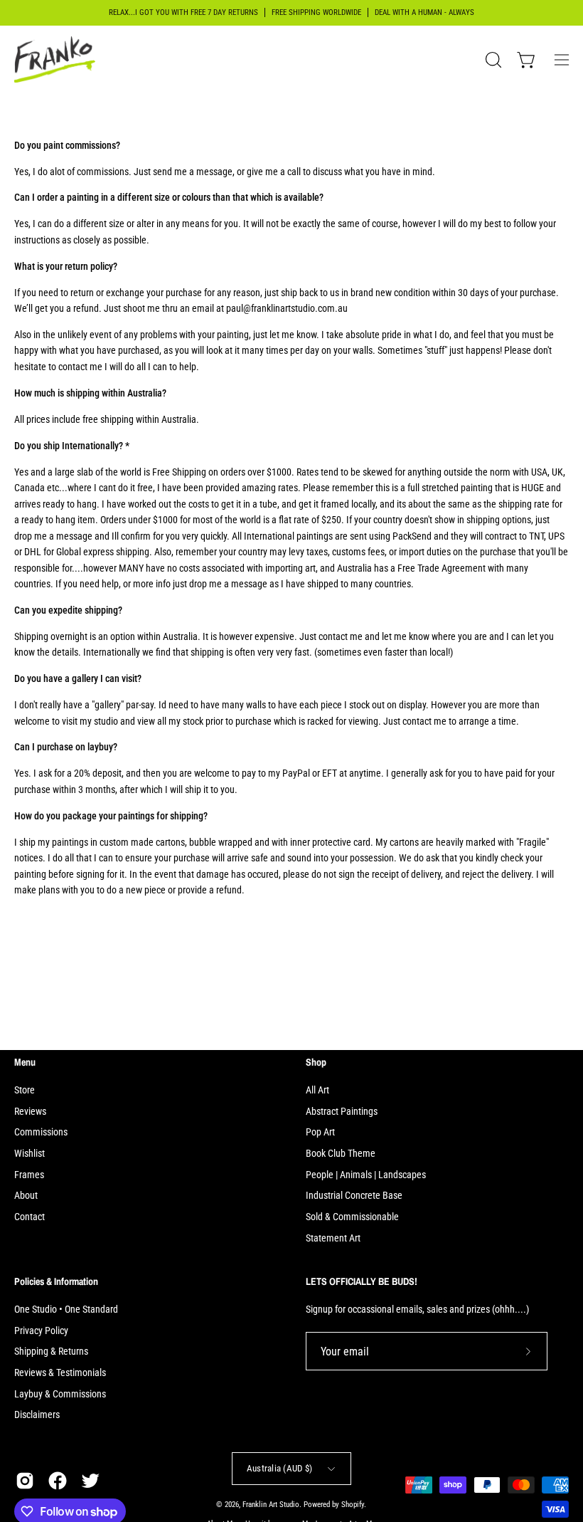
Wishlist (29, 1154)
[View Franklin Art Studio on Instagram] (25, 1480)
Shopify (352, 1504)
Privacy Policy (41, 1330)
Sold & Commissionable (352, 1217)
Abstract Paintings (342, 1112)
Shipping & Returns (51, 1351)
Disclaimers (37, 1415)
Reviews (30, 1112)
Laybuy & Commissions (60, 1393)
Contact (29, 1217)
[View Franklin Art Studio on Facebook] (57, 1480)
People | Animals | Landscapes (366, 1175)
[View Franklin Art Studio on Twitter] (90, 1480)
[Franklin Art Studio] (57, 59)
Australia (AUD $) (279, 1468)
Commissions (41, 1132)
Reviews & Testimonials (60, 1373)
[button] (492, 60)
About (26, 1196)
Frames (29, 1175)
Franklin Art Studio (270, 1504)
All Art (317, 1090)
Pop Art (320, 1132)
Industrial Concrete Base (354, 1196)
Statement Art (333, 1238)
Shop (316, 1062)
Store (24, 1090)
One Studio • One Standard (66, 1309)
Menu (25, 1062)
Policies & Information (56, 1281)
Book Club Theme (340, 1154)
